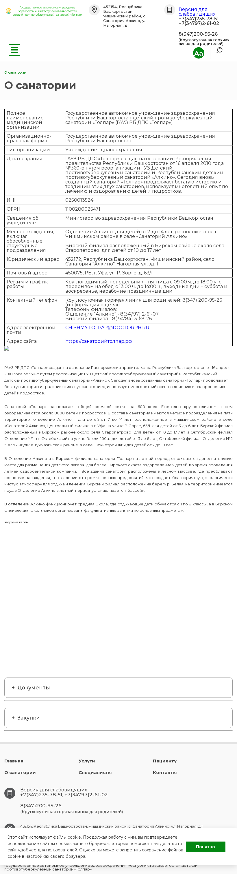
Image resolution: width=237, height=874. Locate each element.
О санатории (20, 772)
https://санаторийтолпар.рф (98, 341)
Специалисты (95, 772)
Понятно (205, 846)
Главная (13, 761)
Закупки (28, 717)
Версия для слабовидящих (197, 12)
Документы (33, 687)
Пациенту (165, 761)
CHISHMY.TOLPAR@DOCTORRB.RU (107, 327)
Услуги (87, 761)
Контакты (165, 772)
